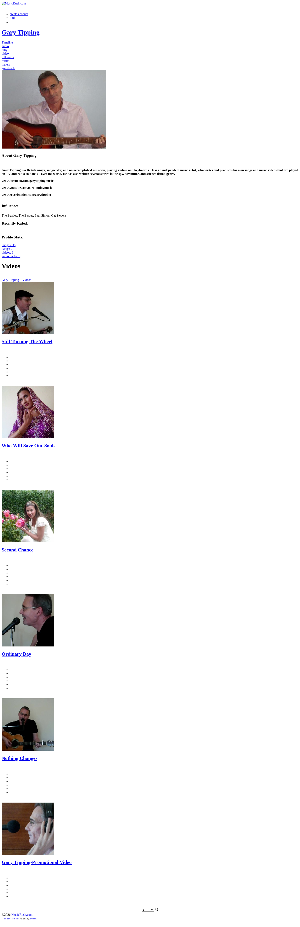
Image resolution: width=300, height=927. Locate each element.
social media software (10, 919)
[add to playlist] (4, 382)
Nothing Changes (19, 758)
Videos (26, 280)
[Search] (12, 22)
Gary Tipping (10, 280)
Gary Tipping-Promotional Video (37, 862)
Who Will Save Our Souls (28, 445)
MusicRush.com (21, 914)
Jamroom (33, 919)
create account (19, 14)
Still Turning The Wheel (27, 341)
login (13, 17)
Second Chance (17, 549)
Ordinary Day (16, 654)
